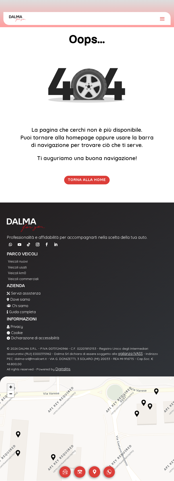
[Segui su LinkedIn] (55, 244)
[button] (18, 434)
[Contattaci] (65, 472)
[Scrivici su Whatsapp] (109, 472)
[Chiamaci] (79, 472)
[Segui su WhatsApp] (10, 244)
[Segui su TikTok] (28, 244)
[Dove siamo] (94, 472)
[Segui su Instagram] (37, 244)
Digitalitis (63, 369)
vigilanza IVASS (130, 353)
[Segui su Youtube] (19, 244)
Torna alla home (87, 180)
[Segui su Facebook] (46, 244)
